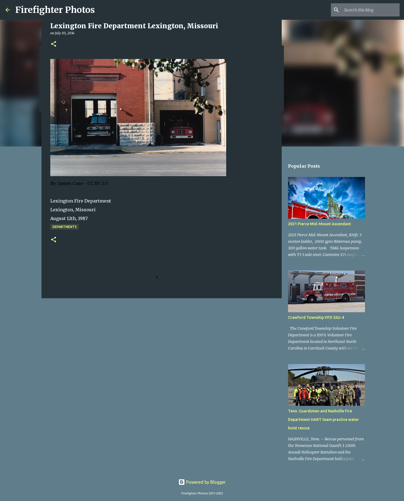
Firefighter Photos (55, 9)
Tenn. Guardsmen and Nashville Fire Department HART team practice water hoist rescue (323, 419)
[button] (53, 44)
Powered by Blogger (205, 482)
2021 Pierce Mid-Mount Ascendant (319, 224)
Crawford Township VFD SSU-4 (316, 317)
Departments (64, 227)
